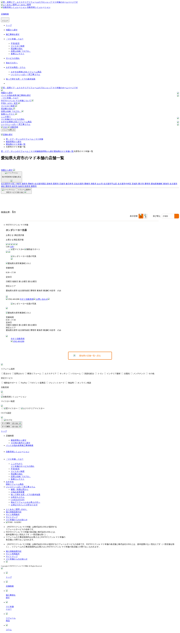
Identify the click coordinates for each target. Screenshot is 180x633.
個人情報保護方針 (14, 512)
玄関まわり (19, 374)
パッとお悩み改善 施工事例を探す (16, 95)
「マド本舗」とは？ (15, 39)
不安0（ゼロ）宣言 (9, 103)
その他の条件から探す (20, 443)
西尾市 (56, 184)
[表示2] (145, 216)
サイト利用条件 (13, 514)
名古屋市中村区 (125, 184)
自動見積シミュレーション (17, 452)
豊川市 (141, 184)
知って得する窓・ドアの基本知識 (20, 79)
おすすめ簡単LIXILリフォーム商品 (26, 72)
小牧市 (18, 184)
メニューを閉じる (8, 130)
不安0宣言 (15, 43)
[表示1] (141, 216)
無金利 (71, 383)
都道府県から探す (14, 142)
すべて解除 (6, 423)
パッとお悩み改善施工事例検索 (19, 445)
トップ (9, 25)
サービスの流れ (13, 58)
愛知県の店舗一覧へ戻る (90, 356)
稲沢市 (15, 186)
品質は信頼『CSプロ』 (21, 51)
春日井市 (70, 184)
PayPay (24, 383)
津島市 (94, 184)
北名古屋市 (79, 184)
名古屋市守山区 (110, 184)
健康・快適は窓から (19, 489)
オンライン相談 (84, 383)
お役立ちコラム (17, 497)
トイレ (100, 374)
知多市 (21, 186)
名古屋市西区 (40, 184)
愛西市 (34, 186)
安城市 (135, 184)
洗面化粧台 (89, 374)
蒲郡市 (25, 184)
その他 (151, 374)
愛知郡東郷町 (157, 184)
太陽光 (126, 374)
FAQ (5, 127)
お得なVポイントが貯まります (24, 505)
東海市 (166, 184)
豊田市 (8, 186)
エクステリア (50, 374)
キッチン (63, 374)
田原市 (27, 186)
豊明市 (147, 184)
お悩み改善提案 (17, 492)
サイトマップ (12, 517)
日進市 (62, 184)
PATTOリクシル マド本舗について (16, 101)
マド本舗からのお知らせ (16, 520)
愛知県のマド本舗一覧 (15, 144)
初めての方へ (12, 63)
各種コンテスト (17, 54)
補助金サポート (10, 383)
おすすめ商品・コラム (15, 67)
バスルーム (76, 374)
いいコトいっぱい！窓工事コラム (25, 74)
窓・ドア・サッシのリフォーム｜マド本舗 (24, 139)
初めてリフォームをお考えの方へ (25, 502)
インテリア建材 (113, 374)
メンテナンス (139, 374)
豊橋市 (87, 184)
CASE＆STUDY (18, 500)
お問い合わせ (42, 299)
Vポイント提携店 (38, 383)
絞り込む (15, 423)
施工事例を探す (13, 34)
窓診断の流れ (17, 49)
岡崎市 (31, 184)
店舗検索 (5, 14)
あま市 (100, 184)
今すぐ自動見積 (27, 299)
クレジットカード (56, 383)
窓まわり (7, 374)
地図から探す (12, 30)
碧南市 (50, 184)
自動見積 (14, 127)
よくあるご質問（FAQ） (16, 509)
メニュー (5, 21)
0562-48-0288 (18, 341)
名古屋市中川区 (8, 184)
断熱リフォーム (34, 374)
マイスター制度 (17, 46)
